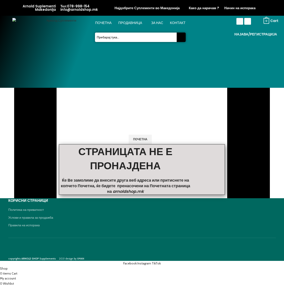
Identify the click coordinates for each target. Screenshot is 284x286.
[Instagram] (247, 21)
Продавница (130, 23)
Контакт (177, 23)
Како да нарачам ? (204, 8)
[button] (131, 23)
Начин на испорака (239, 8)
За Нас (157, 23)
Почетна (103, 23)
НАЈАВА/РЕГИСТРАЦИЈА (255, 34)
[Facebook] (239, 21)
